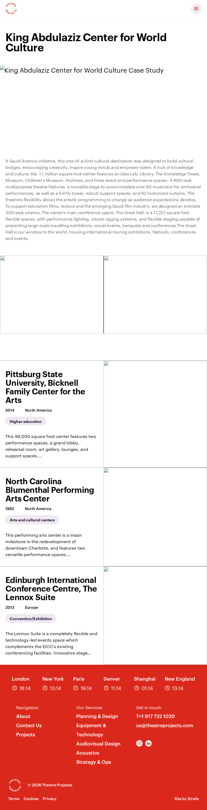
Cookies (31, 798)
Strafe (193, 798)
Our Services (89, 707)
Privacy (50, 798)
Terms (13, 798)
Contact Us (29, 725)
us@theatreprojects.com (164, 725)
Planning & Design (97, 716)
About (23, 716)
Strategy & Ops (93, 762)
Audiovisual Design (98, 744)
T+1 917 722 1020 (155, 716)
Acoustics (87, 753)
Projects (25, 734)
